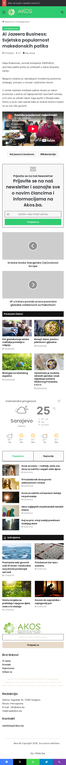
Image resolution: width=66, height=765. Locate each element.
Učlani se (7, 672)
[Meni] (3, 13)
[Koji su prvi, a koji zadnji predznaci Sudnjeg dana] (10, 524)
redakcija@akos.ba (12, 711)
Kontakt (6, 664)
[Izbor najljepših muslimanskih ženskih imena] (10, 511)
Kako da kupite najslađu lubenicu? (24, 3)
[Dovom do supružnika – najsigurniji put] (49, 589)
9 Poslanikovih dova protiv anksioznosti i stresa (36, 481)
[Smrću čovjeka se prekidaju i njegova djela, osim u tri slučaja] (16, 589)
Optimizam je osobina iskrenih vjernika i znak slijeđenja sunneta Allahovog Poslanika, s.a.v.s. (46, 378)
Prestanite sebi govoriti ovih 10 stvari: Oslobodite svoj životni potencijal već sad (16, 567)
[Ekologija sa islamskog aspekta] (17, 361)
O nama (6, 661)
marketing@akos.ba (13, 725)
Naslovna (9, 21)
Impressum (8, 668)
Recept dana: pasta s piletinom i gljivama (46, 341)
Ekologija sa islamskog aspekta (15, 374)
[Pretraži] (62, 13)
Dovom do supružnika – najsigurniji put (48, 602)
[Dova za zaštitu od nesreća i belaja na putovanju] (10, 497)
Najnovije (48, 456)
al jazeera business (22, 154)
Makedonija (49, 154)
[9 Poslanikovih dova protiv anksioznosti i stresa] (10, 483)
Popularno (18, 456)
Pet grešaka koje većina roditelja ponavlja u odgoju (15, 342)
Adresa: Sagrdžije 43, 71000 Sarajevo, (21, 700)
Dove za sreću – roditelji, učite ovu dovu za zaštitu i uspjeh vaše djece (41, 467)
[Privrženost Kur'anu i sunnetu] (49, 551)
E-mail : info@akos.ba (13, 707)
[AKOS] (20, 12)
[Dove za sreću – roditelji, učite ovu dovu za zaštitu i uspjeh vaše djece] (10, 470)
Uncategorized (22, 21)
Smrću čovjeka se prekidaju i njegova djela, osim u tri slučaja (16, 603)
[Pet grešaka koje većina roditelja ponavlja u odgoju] (17, 328)
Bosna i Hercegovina (12, 703)
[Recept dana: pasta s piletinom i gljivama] (49, 328)
